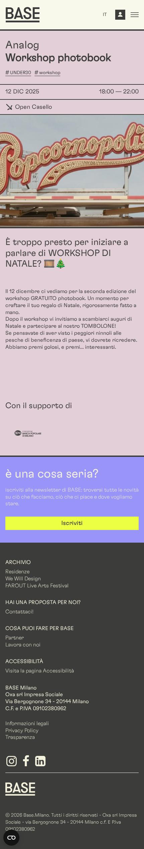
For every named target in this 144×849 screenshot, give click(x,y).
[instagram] (12, 763)
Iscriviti (72, 523)
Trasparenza (20, 737)
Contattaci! (19, 611)
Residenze (17, 571)
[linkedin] (41, 763)
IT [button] (105, 14)
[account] (120, 16)
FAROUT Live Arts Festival (37, 585)
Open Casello (32, 107)
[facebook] (27, 763)
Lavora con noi (23, 644)
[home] (22, 14)
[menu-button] (135, 14)
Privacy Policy (22, 730)
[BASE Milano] (20, 788)
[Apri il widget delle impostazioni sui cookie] (11, 838)
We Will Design (23, 578)
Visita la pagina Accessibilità (39, 670)
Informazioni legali (27, 723)
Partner (14, 637)
